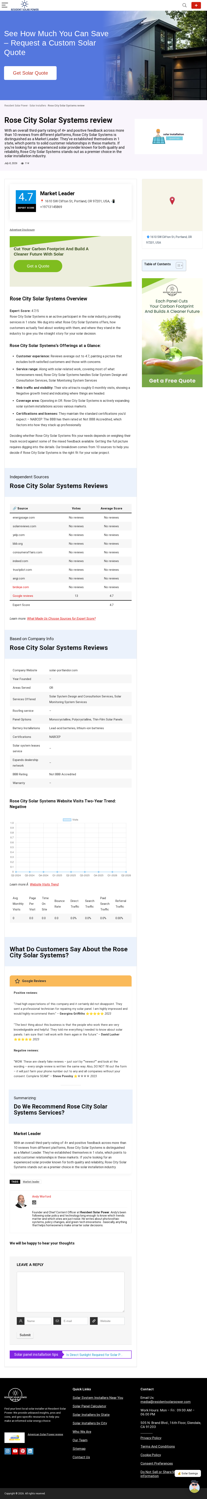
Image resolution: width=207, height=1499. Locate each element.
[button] (172, 201)
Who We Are (82, 1432)
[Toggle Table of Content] (177, 265)
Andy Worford (41, 1196)
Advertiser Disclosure (22, 229)
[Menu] (5, 5)
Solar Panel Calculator (89, 1406)
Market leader (31, 1181)
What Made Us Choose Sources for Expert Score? (61, 619)
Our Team (80, 1440)
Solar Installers (38, 105)
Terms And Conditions (157, 1446)
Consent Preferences (156, 1463)
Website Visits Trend (44, 884)
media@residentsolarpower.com (165, 1402)
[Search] (184, 5)
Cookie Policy (150, 1455)
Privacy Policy (150, 1438)
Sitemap (79, 1449)
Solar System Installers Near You (98, 1398)
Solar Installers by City (90, 1423)
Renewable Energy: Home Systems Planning (94, 1355)
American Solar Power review (45, 1434)
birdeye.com (21, 587)
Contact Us (81, 1457)
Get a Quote (38, 266)
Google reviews (23, 596)
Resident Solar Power (16, 105)
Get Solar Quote (196, 5)
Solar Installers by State (91, 1415)
